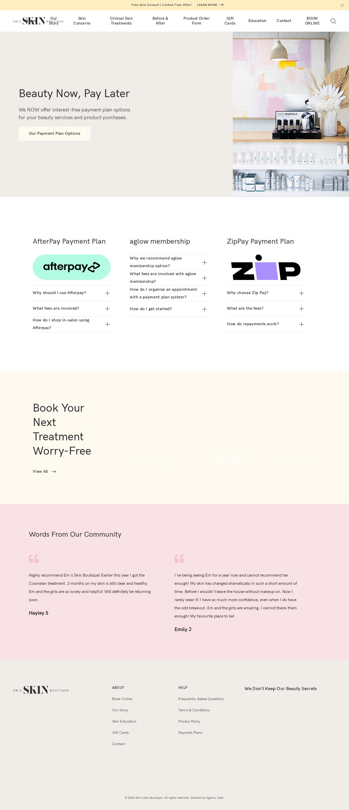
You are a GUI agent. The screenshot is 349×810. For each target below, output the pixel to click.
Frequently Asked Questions (201, 699)
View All (40, 471)
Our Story (120, 710)
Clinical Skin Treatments (121, 21)
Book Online (122, 699)
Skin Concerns (82, 21)
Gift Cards (230, 21)
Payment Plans (190, 732)
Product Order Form (196, 21)
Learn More (207, 5)
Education (257, 20)
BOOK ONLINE (312, 21)
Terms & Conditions (194, 710)
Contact (284, 20)
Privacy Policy (189, 721)
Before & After (160, 21)
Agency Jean (215, 798)
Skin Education (124, 721)
